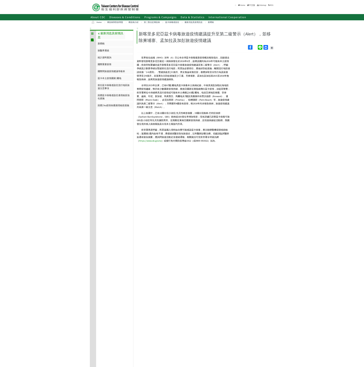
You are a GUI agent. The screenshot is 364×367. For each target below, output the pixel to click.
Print (266, 47)
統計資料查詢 (104, 57)
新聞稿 (211, 22)
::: (90, 28)
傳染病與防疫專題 (115, 22)
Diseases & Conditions (124, 17)
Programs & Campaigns (160, 17)
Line (260, 47)
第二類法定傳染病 (152, 22)
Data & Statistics (192, 17)
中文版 (252, 4)
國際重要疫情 (104, 64)
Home (242, 5)
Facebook (253, 47)
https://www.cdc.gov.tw (150, 140)
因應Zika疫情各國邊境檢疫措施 (113, 105)
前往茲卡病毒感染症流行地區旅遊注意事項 (114, 87)
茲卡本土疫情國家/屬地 (109, 78)
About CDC (98, 17)
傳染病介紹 (133, 22)
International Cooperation (227, 17)
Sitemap (262, 5)
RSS (271, 5)
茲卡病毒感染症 (172, 22)
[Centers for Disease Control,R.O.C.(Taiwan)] (115, 7)
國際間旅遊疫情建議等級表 (111, 71)
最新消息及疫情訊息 (193, 22)
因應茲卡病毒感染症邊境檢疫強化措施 (114, 97)
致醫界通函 (103, 50)
